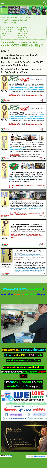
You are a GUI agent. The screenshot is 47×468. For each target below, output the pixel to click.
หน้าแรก (3, 17)
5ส (9, 17)
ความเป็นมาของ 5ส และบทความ (24, 17)
